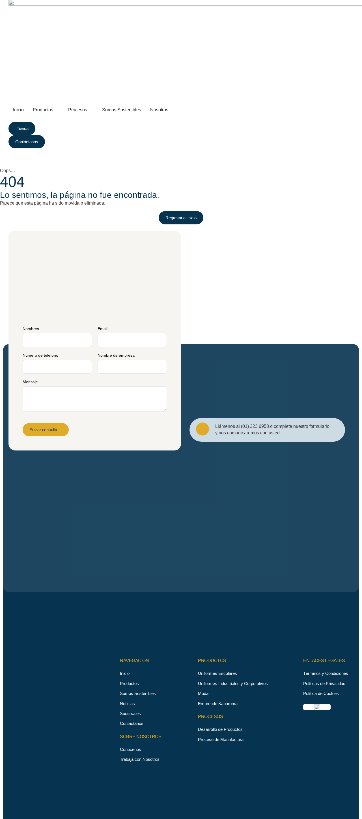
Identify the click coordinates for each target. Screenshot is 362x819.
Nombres (31, 328)
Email (102, 328)
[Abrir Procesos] (91, 110)
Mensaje (30, 382)
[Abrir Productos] (57, 110)
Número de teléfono (40, 355)
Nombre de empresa (116, 355)
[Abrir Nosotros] (172, 110)
